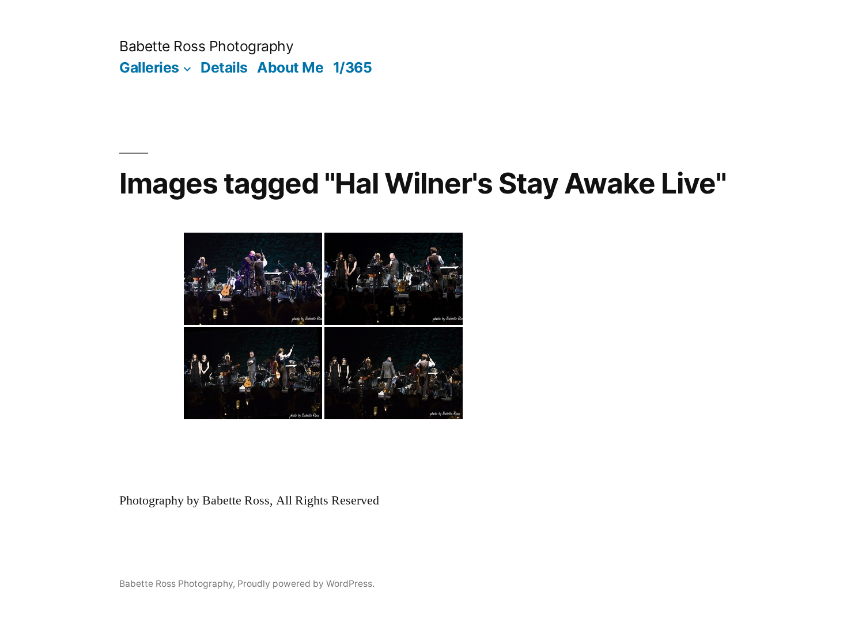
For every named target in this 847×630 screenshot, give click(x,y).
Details (224, 67)
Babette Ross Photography (206, 46)
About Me (290, 67)
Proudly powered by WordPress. (306, 583)
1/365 (352, 67)
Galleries (149, 67)
